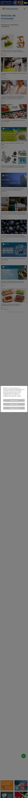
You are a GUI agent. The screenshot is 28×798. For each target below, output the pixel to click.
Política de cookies (16, 396)
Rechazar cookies (14, 404)
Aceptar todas (14, 400)
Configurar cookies (14, 408)
